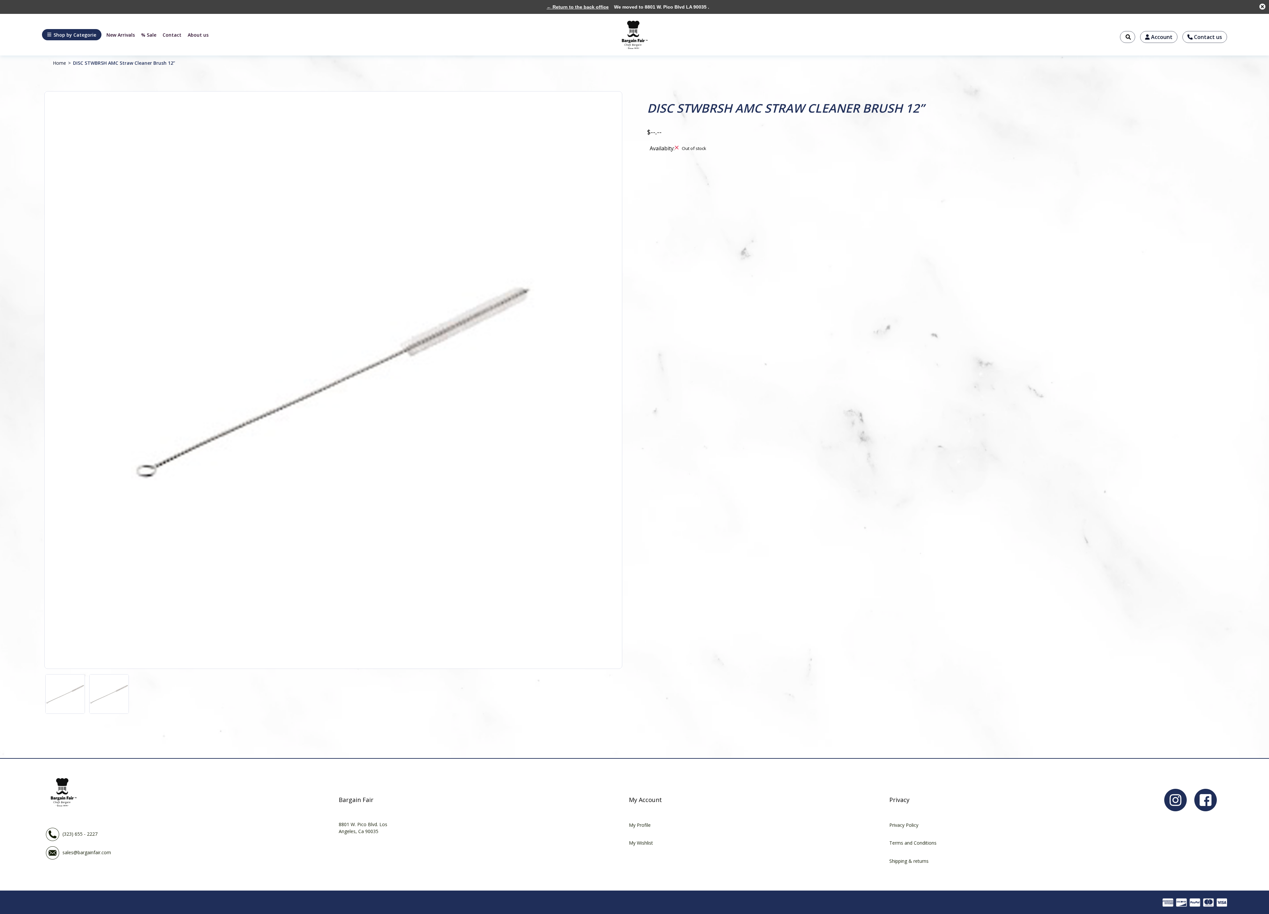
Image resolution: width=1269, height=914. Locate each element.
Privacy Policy (903, 825)
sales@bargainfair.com (86, 852)
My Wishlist (641, 843)
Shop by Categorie (75, 35)
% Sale (148, 35)
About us (198, 35)
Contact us (1207, 37)
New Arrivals (120, 35)
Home (59, 63)
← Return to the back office (578, 7)
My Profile (640, 825)
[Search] (1127, 37)
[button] (71, 34)
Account (1161, 37)
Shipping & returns (909, 861)
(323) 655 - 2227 (79, 833)
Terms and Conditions (913, 843)
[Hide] (1262, 6)
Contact (172, 35)
